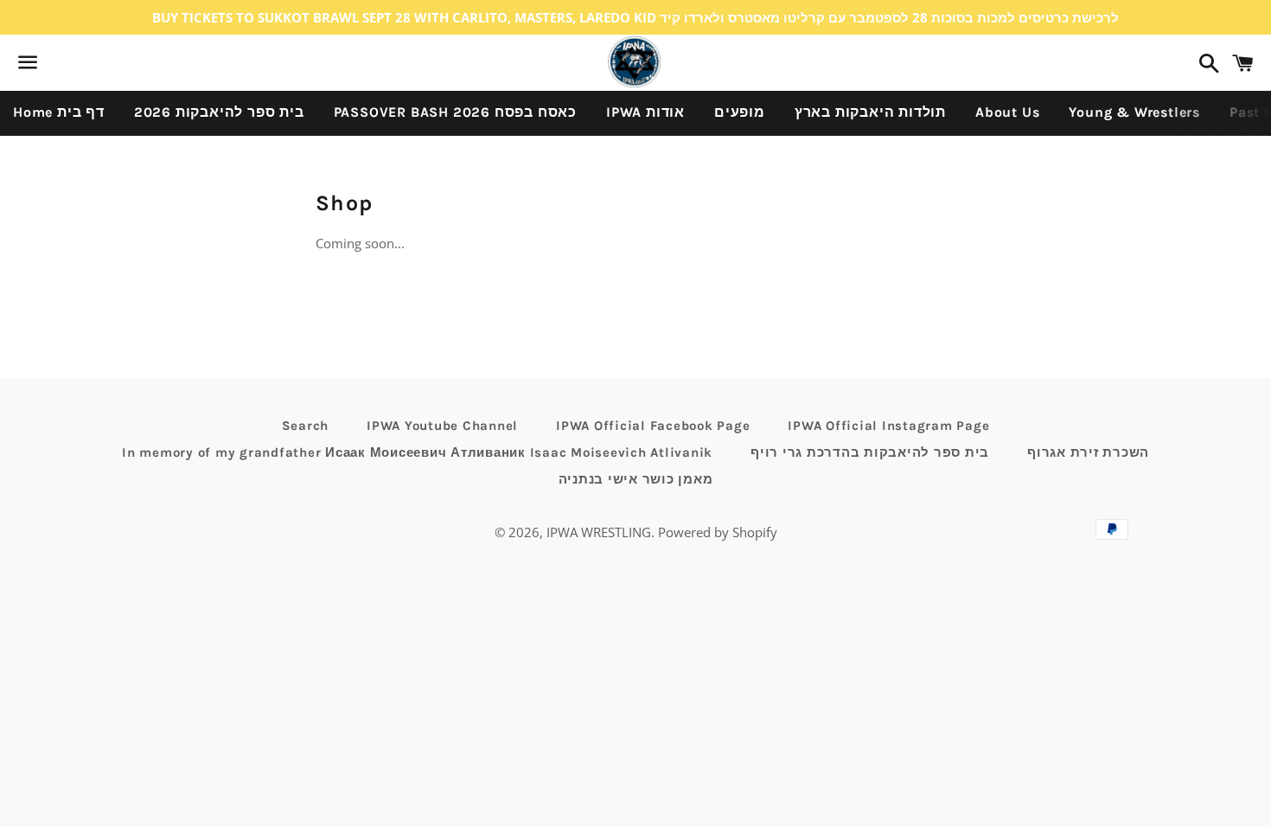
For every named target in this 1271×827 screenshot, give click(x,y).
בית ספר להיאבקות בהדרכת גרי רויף (869, 452)
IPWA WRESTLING (598, 532)
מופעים (739, 112)
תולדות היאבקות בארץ (870, 112)
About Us (1007, 112)
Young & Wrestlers (1134, 112)
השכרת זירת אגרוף (1088, 452)
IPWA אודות (645, 112)
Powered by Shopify (717, 532)
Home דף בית (59, 112)
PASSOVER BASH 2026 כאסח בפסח (455, 112)
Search (305, 425)
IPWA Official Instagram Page (888, 425)
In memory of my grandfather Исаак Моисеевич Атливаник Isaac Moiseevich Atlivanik (417, 452)
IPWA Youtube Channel (442, 425)
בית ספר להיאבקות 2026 (219, 112)
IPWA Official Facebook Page (653, 425)
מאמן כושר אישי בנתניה (636, 479)
